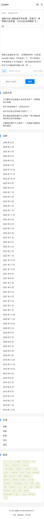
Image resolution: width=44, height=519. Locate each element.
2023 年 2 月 (8, 205)
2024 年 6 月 (8, 160)
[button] (37, 5)
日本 (26, 483)
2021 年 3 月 (8, 301)
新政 (5, 431)
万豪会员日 (15, 465)
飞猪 (5, 498)
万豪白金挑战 (8, 469)
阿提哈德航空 (8, 494)
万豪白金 (25, 465)
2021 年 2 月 (8, 305)
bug (5, 461)
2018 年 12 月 (9, 409)
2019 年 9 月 (8, 373)
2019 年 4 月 (8, 391)
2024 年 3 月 (8, 165)
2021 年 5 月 (8, 292)
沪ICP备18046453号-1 (27, 511)
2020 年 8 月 (8, 332)
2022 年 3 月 (8, 246)
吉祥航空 (7, 480)
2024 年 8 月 (8, 156)
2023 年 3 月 (8, 201)
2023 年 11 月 (9, 174)
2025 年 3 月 (8, 151)
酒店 (5, 444)
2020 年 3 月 (8, 355)
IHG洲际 (18, 461)
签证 (25, 487)
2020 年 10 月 (9, 323)
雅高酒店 (32, 494)
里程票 (26, 491)
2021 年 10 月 (9, 269)
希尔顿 (31, 480)
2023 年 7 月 (8, 192)
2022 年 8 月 (8, 224)
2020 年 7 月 (8, 337)
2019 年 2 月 (8, 400)
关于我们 (28, 515)
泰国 (37, 483)
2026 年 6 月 (8, 142)
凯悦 (28, 472)
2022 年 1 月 (8, 255)
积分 (19, 487)
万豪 (33, 461)
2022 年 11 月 (9, 215)
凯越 (5, 476)
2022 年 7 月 (8, 228)
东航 (35, 469)
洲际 (5, 487)
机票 (5, 435)
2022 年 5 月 (8, 237)
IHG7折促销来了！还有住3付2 (16, 106)
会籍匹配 (14, 472)
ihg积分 (26, 461)
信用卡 (22, 472)
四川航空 (23, 480)
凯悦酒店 (36, 472)
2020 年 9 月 (8, 328)
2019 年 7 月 (8, 382)
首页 (14, 515)
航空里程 (7, 491)
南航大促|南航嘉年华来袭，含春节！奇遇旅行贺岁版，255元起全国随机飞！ (21, 20)
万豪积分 (19, 469)
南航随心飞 (28, 476)
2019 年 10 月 (9, 369)
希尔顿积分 (8, 483)
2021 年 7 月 (8, 283)
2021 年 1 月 (8, 310)
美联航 (37, 487)
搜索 (30, 81)
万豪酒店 (28, 469)
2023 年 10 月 (9, 178)
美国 (31, 487)
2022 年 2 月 (8, 251)
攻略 (4, 71)
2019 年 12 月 (9, 359)
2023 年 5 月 (8, 196)
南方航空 (12, 476)
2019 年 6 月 (8, 387)
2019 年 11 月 (9, 364)
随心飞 (18, 494)
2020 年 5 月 (8, 346)
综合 (5, 440)
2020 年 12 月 (9, 314)
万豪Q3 (6, 465)
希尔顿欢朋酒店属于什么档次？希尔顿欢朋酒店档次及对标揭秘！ (21, 117)
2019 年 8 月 (8, 378)
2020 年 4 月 (8, 351)
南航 (19, 476)
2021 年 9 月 (8, 273)
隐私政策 (20, 515)
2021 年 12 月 (9, 260)
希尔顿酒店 (18, 483)
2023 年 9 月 (8, 183)
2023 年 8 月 (8, 187)
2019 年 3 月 (8, 396)
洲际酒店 (12, 487)
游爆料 (17, 511)
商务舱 (15, 480)
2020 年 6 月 (8, 341)
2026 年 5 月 (8, 147)
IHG (11, 461)
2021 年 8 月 (8, 278)
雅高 (24, 494)
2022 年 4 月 (8, 242)
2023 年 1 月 (8, 210)
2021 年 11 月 (9, 264)
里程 (19, 491)
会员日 (6, 472)
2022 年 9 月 (8, 219)
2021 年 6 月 (8, 287)
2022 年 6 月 (8, 233)
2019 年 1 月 (8, 405)
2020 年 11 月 (9, 319)
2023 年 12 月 (9, 169)
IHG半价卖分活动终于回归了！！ (17, 111)
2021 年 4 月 (8, 296)
